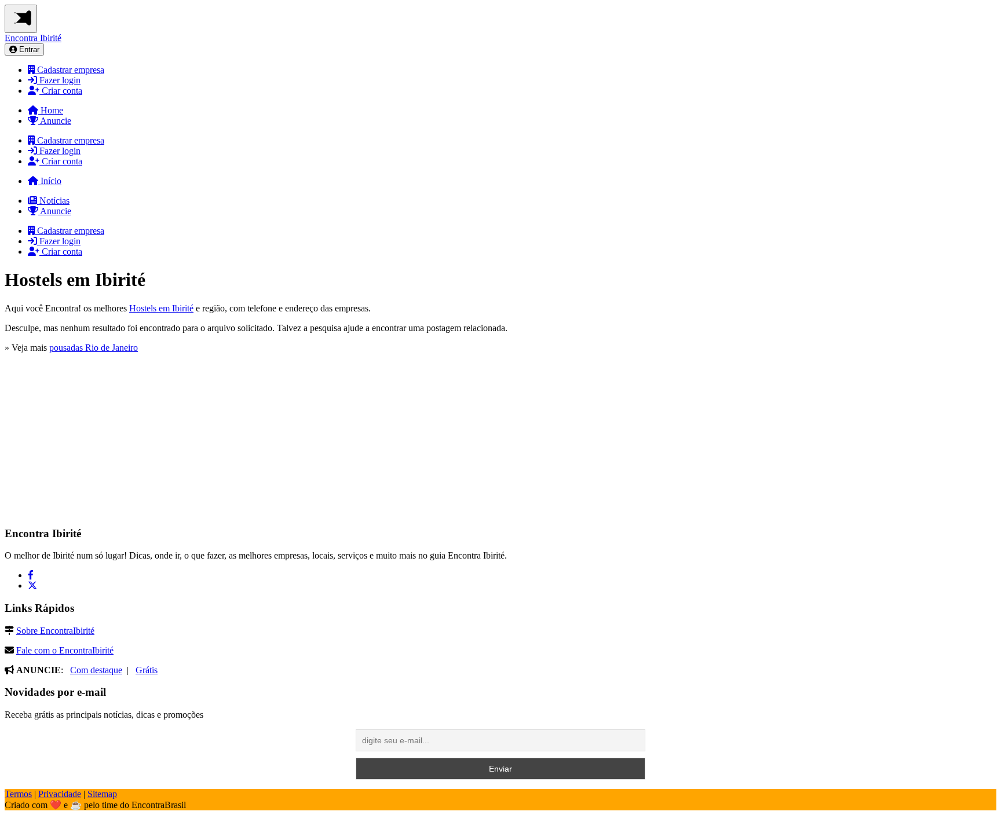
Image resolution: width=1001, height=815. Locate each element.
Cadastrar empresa (69, 70)
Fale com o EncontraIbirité (65, 650)
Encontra (33, 38)
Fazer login (59, 80)
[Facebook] (31, 575)
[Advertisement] (91, 441)
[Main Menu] (21, 19)
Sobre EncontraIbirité (55, 631)
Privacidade (59, 794)
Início (49, 181)
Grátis (147, 670)
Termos (18, 794)
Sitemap (102, 794)
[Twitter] (32, 585)
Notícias (53, 200)
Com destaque (96, 670)
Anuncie (54, 121)
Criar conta (60, 91)
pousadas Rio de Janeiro (93, 348)
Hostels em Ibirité (161, 308)
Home (50, 110)
